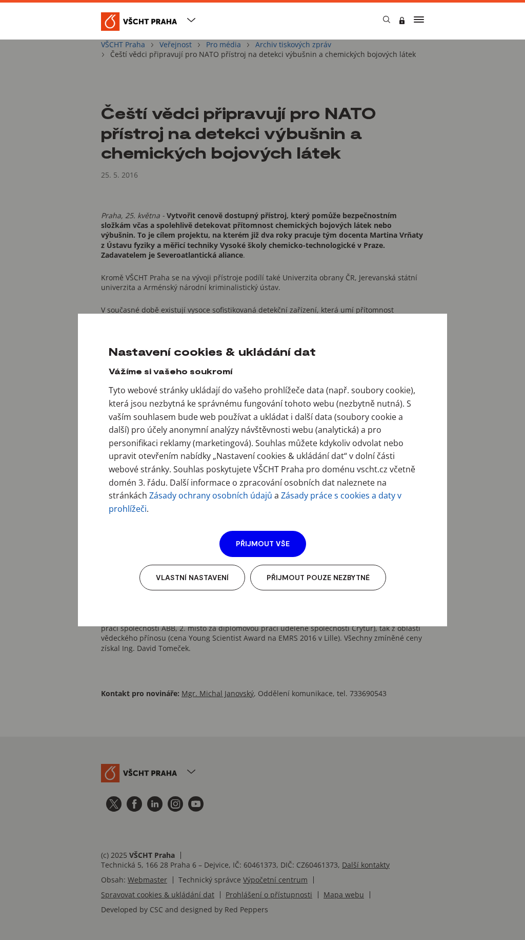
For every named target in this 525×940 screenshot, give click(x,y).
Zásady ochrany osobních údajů (210, 495)
